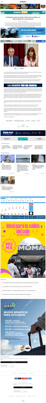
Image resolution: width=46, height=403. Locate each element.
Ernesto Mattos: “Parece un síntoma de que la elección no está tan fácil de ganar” (18, 286)
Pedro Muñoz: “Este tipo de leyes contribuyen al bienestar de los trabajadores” (17, 294)
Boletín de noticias (23, 382)
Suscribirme (14, 362)
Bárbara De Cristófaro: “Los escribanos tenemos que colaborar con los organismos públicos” (20, 290)
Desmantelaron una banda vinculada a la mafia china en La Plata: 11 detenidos (7, 188)
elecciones (27, 120)
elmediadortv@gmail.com (33, 396)
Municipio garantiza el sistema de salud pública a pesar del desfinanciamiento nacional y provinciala (21, 282)
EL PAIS (20, 21)
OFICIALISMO (33, 120)
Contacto (15, 373)
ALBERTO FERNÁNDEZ (9, 120)
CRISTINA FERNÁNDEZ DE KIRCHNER (19, 120)
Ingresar (31, 373)
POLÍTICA (38, 120)
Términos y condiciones (24, 373)
